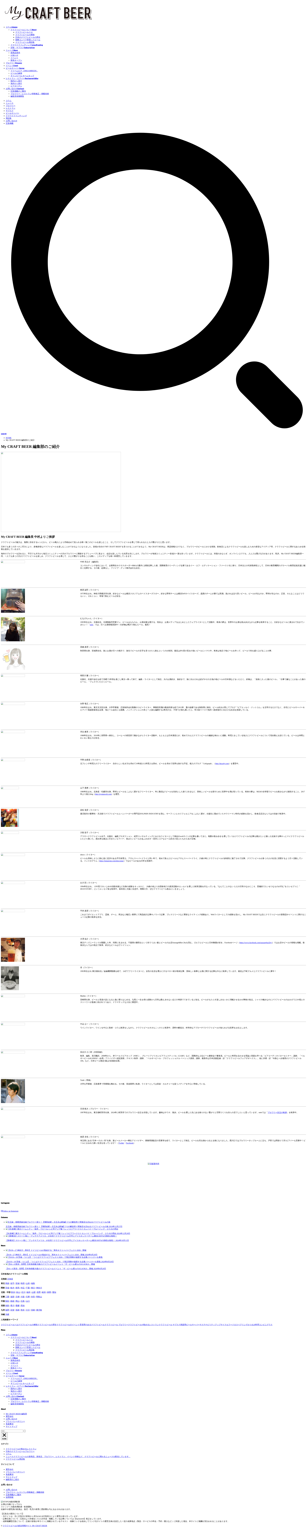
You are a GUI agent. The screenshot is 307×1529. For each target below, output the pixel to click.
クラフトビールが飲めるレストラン (143, 1325)
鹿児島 (39, 1310)
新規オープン (16, 60)
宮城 (17, 1283)
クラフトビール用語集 (25, 42)
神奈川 (39, 1288)
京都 (17, 1297)
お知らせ (14, 55)
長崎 (17, 1310)
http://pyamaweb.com (103, 794)
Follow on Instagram (10, 1211)
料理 (257, 1325)
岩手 (12, 1283)
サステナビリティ (207, 1325)
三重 (7, 1297)
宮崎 (33, 1310)
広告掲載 (9, 123)
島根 (12, 1301)
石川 (23, 1292)
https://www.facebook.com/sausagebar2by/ (256, 943)
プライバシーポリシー (15, 1421)
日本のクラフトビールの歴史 (27, 37)
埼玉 (23, 1288)
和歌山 (39, 1297)
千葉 (28, 1288)
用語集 (9, 118)
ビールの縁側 (16, 73)
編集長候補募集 (17, 96)
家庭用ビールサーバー (190, 1325)
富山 (18, 1292)
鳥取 (7, 1301)
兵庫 (28, 1297)
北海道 (10, 1279)
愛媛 (17, 1306)
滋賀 (12, 1297)
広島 (23, 1301)
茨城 (7, 1288)
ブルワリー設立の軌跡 (277, 1112)
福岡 (7, 1310)
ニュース (9, 103)
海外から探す (16, 83)
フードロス (233, 1325)
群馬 (17, 1288)
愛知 (54, 1292)
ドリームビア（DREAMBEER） (24, 71)
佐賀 (12, 1310)
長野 (39, 1292)
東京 (33, 1288)
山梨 (33, 1292)
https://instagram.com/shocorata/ (111, 861)
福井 (28, 1292)
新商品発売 (15, 53)
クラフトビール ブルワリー (116, 1325)
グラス (269, 1325)
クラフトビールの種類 (25, 35)
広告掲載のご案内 (18, 91)
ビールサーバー (12, 113)
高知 (23, 1306)
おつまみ (251, 1325)
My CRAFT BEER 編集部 (16, 1414)
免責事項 (9, 1424)
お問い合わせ (11, 121)
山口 (28, 1301)
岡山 (17, 1301)
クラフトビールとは (24, 32)
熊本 (23, 1310)
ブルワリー (10, 106)
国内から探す (16, 81)
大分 (28, 1310)
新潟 (13, 1292)
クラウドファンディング (16, 116)
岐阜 (44, 1292)
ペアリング (243, 1325)
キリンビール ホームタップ (22, 76)
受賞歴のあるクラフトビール (92, 1325)
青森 (7, 1283)
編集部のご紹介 (12, 1479)
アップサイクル (221, 1325)
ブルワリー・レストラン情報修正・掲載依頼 (30, 94)
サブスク (9, 111)
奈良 (33, 1297)
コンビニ (263, 1325)
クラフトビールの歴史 (47, 1325)
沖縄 (7, 1314)
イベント (14, 58)
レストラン (10, 108)
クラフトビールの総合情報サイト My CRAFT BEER (25, 1526)
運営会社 (9, 1416)
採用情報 (9, 1497)
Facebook (129, 1143)
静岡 (49, 1292)
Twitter (121, 1143)
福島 (33, 1283)
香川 (12, 1306)
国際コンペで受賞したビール (27, 40)
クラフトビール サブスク (169, 1325)
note (91, 625)
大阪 (23, 1297)
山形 (28, 1283)
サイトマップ (11, 1426)
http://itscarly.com (222, 764)
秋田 (23, 1283)
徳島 (7, 1306)
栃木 (12, 1288)
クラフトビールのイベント (68, 1325)
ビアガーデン (16, 86)
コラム (9, 101)
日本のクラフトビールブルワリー (20, 1451)
